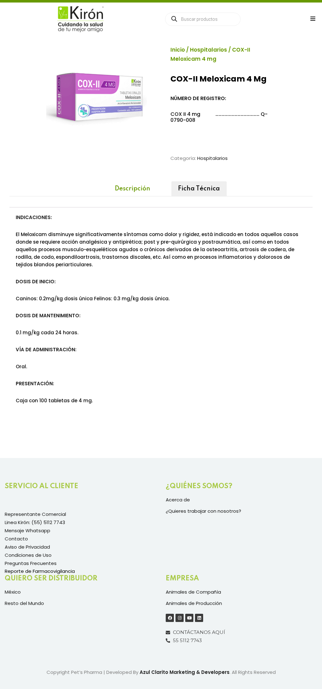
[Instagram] (179, 618)
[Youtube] (189, 618)
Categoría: (183, 158)
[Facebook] (170, 618)
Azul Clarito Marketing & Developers (185, 672)
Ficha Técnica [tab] (199, 189)
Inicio (177, 50)
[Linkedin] (199, 618)
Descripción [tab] (132, 189)
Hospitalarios (208, 50)
